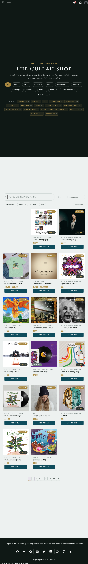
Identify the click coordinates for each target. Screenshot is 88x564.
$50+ (42, 204)
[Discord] (50, 551)
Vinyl (16, 84)
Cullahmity (26, 105)
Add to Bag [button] (44, 247)
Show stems (79, 204)
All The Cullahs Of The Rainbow (53, 109)
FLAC (53, 90)
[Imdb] (37, 551)
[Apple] (70, 551)
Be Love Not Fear (13, 109)
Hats (49, 84)
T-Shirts (38, 84)
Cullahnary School (72, 105)
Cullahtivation (56, 101)
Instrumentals (69, 90)
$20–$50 (33, 204)
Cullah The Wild (54, 105)
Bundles (30, 90)
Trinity (39, 105)
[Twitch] (64, 551)
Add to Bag (16, 291)
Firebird (36, 101)
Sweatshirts (62, 84)
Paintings (17, 90)
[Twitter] (44, 551)
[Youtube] (24, 551)
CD (26, 84)
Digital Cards (44, 95)
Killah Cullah (36, 114)
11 (54, 479)
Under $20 (22, 204)
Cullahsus (13, 105)
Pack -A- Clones (30, 109)
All (8, 84)
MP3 (42, 90)
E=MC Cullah (76, 109)
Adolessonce (51, 114)
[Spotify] (30, 551)
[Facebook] (17, 551)
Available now (9, 204)
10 (50, 479)
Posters (77, 84)
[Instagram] (57, 551)
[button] (9, 3)
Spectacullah (72, 101)
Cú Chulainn (23, 101)
